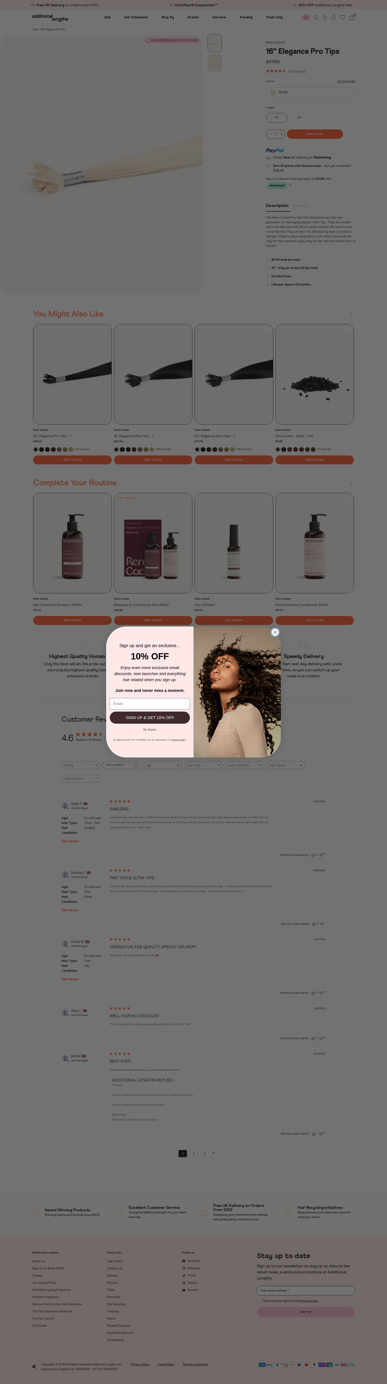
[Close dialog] (275, 632)
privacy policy (179, 739)
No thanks (150, 729)
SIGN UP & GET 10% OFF (150, 717)
